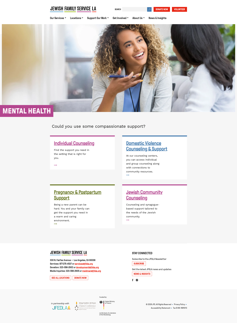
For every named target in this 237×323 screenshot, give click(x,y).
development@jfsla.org (87, 267)
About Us (137, 18)
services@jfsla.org (84, 263)
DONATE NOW (162, 9)
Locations (75, 18)
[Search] (149, 9)
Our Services (57, 18)
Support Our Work (97, 18)
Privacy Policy (179, 304)
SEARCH (118, 9)
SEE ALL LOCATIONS (60, 278)
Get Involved (119, 18)
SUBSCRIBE (139, 263)
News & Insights (157, 18)
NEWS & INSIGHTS (142, 274)
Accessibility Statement (160, 308)
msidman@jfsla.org (91, 271)
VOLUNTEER (179, 9)
